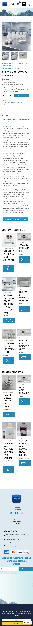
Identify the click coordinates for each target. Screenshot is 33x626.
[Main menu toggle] (24, 4)
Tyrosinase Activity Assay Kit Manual (15, 219)
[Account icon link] (29, 4)
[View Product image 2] (14, 56)
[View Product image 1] (5, 56)
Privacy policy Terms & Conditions (16, 519)
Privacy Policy (24, 573)
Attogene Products (11, 63)
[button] (13, 4)
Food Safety (16, 104)
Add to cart (21, 95)
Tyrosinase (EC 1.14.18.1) (11, 126)
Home (3, 63)
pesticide (4, 107)
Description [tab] (5, 115)
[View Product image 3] (23, 55)
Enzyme (19, 63)
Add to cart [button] (8, 268)
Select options (9, 320)
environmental (8, 104)
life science (23, 104)
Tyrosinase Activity (12, 107)
